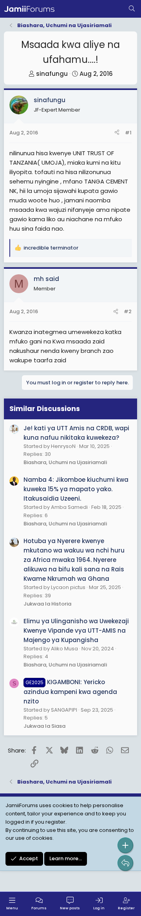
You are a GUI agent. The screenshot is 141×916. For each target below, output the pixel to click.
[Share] (117, 133)
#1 (128, 132)
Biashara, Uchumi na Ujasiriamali (65, 462)
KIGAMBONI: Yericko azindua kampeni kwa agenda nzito (70, 691)
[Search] (131, 9)
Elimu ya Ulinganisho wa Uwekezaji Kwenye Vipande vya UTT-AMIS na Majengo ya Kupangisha (76, 630)
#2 (128, 311)
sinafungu (52, 74)
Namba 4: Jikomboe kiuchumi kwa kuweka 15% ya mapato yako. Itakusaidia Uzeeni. (76, 489)
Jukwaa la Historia (47, 604)
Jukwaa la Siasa (44, 726)
